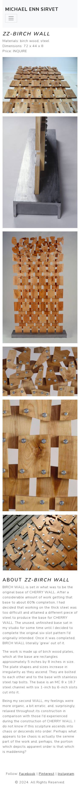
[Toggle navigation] (11, 18)
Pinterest (46, 773)
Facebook (27, 773)
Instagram (66, 773)
